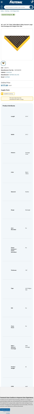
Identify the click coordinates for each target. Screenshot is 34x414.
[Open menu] (1, 2)
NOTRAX (7, 77)
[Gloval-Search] (31, 7)
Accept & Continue (5, 409)
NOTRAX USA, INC (14, 74)
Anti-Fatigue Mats (14, 11)
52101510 (9, 72)
